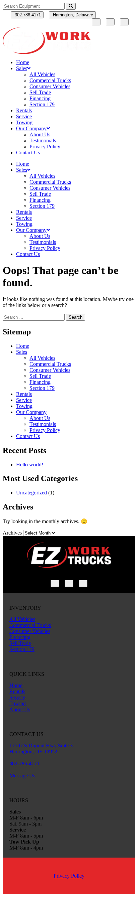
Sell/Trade (20, 643)
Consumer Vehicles (49, 86)
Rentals (24, 110)
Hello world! (29, 464)
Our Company (31, 128)
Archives (12, 533)
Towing (24, 122)
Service (24, 116)
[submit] (71, 6)
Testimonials (42, 140)
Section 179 (42, 104)
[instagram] (110, 21)
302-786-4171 (24, 763)
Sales (21, 68)
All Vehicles (42, 74)
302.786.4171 (27, 14)
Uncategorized (31, 492)
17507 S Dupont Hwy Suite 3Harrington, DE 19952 (41, 748)
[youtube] (124, 21)
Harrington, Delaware (72, 14)
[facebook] (96, 21)
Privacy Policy (44, 146)
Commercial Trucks (50, 80)
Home (22, 62)
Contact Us (28, 152)
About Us (39, 134)
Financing (40, 98)
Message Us (22, 775)
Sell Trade (40, 92)
